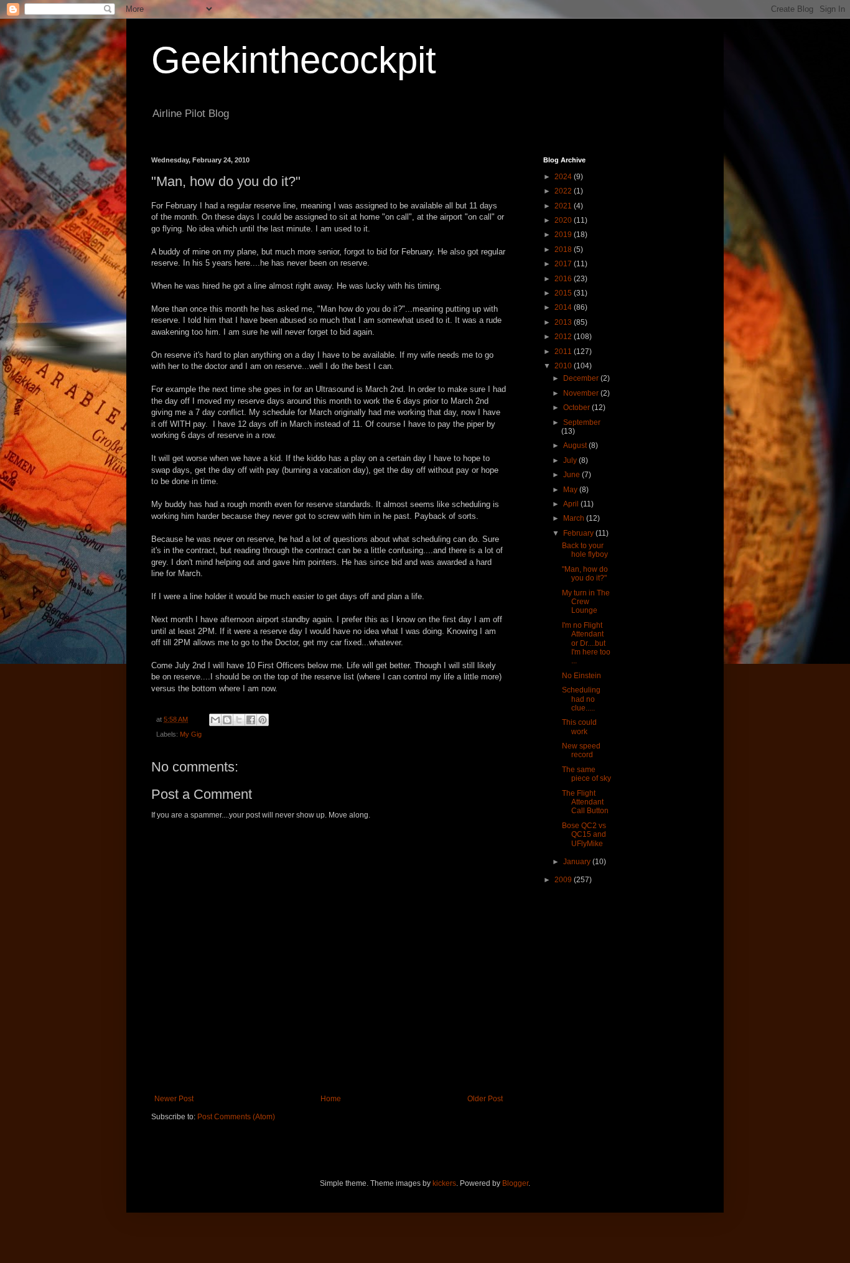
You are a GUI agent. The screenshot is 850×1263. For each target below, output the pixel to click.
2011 (564, 351)
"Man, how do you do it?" (585, 573)
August (576, 445)
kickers (444, 1183)
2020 (564, 220)
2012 (564, 336)
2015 (564, 293)
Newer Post (174, 1098)
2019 (564, 234)
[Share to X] (239, 720)
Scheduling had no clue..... (581, 699)
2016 (564, 278)
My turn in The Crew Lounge (586, 602)
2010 (564, 365)
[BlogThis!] (227, 720)
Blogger (515, 1183)
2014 (564, 307)
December (581, 378)
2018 (564, 249)
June (572, 474)
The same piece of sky (586, 774)
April (572, 504)
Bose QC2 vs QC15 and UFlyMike (584, 834)
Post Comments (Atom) (236, 1116)
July (571, 460)
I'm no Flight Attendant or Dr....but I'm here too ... (586, 643)
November (581, 393)
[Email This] (215, 720)
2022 (564, 191)
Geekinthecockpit (293, 60)
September (581, 422)
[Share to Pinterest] (262, 720)
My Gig (191, 734)
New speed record (581, 750)
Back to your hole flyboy (585, 550)
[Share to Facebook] (251, 720)
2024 (564, 176)
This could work (579, 726)
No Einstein (581, 675)
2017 (564, 263)
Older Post (485, 1098)
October (577, 407)
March (574, 518)
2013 (564, 322)
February (579, 533)
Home (330, 1098)
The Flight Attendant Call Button (585, 802)
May (571, 489)
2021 (564, 206)
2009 (564, 879)
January (577, 861)
